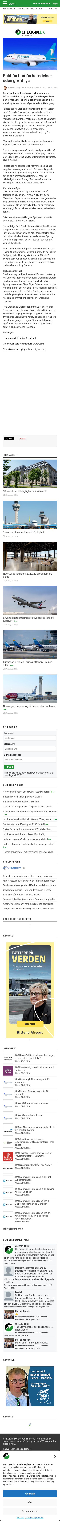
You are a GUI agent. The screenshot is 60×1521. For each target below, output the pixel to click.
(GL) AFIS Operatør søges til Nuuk (31, 1103)
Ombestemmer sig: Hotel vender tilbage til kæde (27, 890)
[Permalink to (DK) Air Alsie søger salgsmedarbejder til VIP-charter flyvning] (8, 1135)
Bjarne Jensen (22, 1311)
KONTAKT (53, 9)
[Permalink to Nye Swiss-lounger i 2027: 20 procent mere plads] (30, 570)
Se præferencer (30, 1511)
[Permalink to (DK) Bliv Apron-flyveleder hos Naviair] (8, 1172)
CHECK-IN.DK (22, 1246)
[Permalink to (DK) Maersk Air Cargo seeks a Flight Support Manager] (8, 1184)
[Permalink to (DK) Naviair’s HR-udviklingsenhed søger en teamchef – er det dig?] (8, 1063)
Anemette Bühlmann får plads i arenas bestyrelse (28, 904)
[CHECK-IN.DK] (30, 33)
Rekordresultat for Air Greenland (19, 338)
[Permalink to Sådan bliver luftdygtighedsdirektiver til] (30, 487)
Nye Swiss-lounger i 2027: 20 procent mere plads (27, 806)
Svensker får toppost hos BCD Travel (21, 894)
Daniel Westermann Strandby (30, 1268)
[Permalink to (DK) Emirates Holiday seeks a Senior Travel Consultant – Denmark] (8, 1160)
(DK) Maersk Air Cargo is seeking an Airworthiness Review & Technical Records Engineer (32, 1216)
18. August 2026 (32, 1320)
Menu (12, 4)
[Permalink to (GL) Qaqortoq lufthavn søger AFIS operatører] (8, 1087)
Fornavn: (8, 733)
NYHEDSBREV (36, 9)
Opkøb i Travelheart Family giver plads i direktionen (28, 908)
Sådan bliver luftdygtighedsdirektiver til (25, 491)
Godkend (30, 1493)
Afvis (30, 1502)
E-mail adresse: (12, 755)
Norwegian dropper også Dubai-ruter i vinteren (29, 706)
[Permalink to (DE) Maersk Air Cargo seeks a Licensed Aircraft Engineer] (8, 1196)
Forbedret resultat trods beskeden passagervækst (28, 844)
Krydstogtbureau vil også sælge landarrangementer (29, 880)
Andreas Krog (15, 88)
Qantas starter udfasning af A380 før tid (23, 824)
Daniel (18, 1292)
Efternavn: (9, 744)
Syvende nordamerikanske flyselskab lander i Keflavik (30, 811)
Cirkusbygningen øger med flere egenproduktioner (28, 876)
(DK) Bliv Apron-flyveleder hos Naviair (33, 1165)
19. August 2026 (42, 1307)
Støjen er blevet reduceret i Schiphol (23, 532)
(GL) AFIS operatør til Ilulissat (29, 1115)
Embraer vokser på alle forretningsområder (25, 839)
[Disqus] (30, 393)
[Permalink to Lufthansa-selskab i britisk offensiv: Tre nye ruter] (30, 658)
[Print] (52, 88)
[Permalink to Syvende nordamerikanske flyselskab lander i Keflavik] (30, 614)
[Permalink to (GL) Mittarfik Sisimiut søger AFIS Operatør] (8, 1099)
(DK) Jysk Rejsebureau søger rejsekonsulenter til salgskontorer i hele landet (34, 1142)
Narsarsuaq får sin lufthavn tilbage (19, 1307)
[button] (55, 1456)
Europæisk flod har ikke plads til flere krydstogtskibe (29, 899)
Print (54, 88)
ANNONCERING (22, 9)
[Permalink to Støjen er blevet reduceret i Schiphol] (30, 528)
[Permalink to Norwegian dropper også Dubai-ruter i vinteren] (30, 702)
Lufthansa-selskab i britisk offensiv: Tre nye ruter (27, 819)
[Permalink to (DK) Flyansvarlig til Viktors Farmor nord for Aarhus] (8, 1075)
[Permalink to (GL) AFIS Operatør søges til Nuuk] (8, 1111)
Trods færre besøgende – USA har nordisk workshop (29, 885)
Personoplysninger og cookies (30, 1517)
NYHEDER (29, 88)
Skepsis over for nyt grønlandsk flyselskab (24, 349)
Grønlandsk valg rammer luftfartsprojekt (23, 343)
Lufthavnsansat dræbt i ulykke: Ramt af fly (24, 834)
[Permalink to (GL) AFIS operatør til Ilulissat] (8, 1123)
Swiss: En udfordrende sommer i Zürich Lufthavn (27, 829)
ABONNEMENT (9, 9)
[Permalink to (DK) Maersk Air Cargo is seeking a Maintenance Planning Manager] (8, 1208)
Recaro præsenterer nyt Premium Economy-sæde (28, 852)
